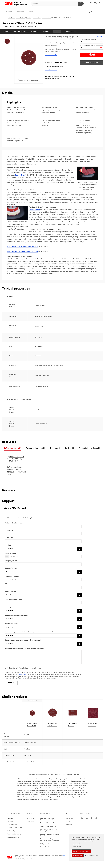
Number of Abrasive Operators (16, 615)
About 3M (10, 818)
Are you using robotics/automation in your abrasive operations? (29, 632)
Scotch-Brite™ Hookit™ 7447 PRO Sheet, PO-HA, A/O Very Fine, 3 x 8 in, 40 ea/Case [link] (92, 725)
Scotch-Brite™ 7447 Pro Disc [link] (52, 725)
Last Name (9, 538)
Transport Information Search (48, 823)
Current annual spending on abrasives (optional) (23, 640)
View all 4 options (92, 55)
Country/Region (11, 568)
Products (9, 12)
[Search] (81, 4)
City (6, 584)
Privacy (21, 855)
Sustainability (11, 831)
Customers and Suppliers (14, 827)
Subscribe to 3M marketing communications (24, 668)
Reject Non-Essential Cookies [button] (81, 851)
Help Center (69, 818)
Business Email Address (14, 523)
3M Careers (10, 821)
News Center (30, 818)
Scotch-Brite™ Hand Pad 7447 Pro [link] (72, 725)
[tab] (12, 448)
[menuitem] (5, 31)
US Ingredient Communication (49, 844)
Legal (16, 855)
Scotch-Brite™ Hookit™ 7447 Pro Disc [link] (32, 725)
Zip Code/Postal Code (13, 599)
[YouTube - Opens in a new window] (86, 818)
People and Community (14, 834)
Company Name (11, 561)
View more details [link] (51, 55)
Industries (20, 12)
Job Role (8, 545)
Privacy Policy (22, 674)
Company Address (12, 576)
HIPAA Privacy (28, 855)
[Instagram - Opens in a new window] (96, 818)
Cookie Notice (76, 846)
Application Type (11, 623)
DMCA (35, 855)
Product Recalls (44, 847)
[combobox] (7, 556)
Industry (8, 607)
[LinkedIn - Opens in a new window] (81, 818)
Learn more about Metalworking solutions (22, 251)
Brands (30, 12)
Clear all (99, 36)
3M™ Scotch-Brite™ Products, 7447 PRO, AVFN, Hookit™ (15, 459)
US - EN (92, 2)
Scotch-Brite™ (20, 175)
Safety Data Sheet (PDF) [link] (55, 66)
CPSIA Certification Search (48, 826)
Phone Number (10, 553)
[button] (91, 855)
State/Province (10, 591)
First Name (9, 530)
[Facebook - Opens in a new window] (91, 818)
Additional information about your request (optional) (24, 648)
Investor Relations (12, 824)
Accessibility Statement (44, 855)
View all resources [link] (51, 70)
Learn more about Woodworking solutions (22, 247)
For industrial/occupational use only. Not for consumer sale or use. (59, 77)
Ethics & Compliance (13, 837)
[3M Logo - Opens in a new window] (17, 4)
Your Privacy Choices (57, 855)
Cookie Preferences (20, 856)
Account (94, 12)
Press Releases (31, 821)
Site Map (68, 821)
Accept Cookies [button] (77, 855)
